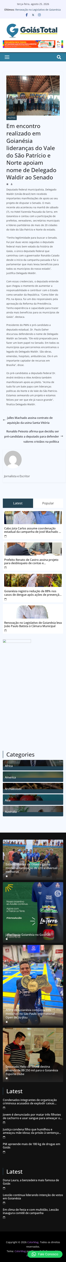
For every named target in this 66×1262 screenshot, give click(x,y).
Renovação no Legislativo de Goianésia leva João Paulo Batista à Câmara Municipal (33, 624)
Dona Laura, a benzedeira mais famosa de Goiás (31, 1182)
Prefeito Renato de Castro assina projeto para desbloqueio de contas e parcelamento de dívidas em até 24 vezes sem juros (31, 561)
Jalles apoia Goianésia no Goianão (28, 935)
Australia (11, 811)
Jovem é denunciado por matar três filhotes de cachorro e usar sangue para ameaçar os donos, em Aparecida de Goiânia (32, 1116)
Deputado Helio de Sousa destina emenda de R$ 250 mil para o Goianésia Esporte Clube (32, 1070)
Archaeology (13, 788)
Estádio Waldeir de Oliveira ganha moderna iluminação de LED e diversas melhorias (31, 868)
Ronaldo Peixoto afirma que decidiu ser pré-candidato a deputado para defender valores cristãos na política (31, 436)
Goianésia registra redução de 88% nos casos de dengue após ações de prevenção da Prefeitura (32, 593)
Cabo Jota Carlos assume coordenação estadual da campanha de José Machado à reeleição (32, 530)
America (10, 776)
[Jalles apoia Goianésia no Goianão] (33, 912)
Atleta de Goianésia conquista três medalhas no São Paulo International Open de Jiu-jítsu (30, 1013)
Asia (7, 799)
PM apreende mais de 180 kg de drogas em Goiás (31, 1145)
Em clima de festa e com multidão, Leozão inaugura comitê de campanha (31, 1211)
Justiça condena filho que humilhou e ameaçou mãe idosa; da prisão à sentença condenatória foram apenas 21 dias (31, 1131)
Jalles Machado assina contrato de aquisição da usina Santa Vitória (30, 420)
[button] (44, 1254)
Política (11, 118)
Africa (9, 765)
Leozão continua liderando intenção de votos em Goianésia (33, 1196)
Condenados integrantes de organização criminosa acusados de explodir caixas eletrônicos (30, 1101)
